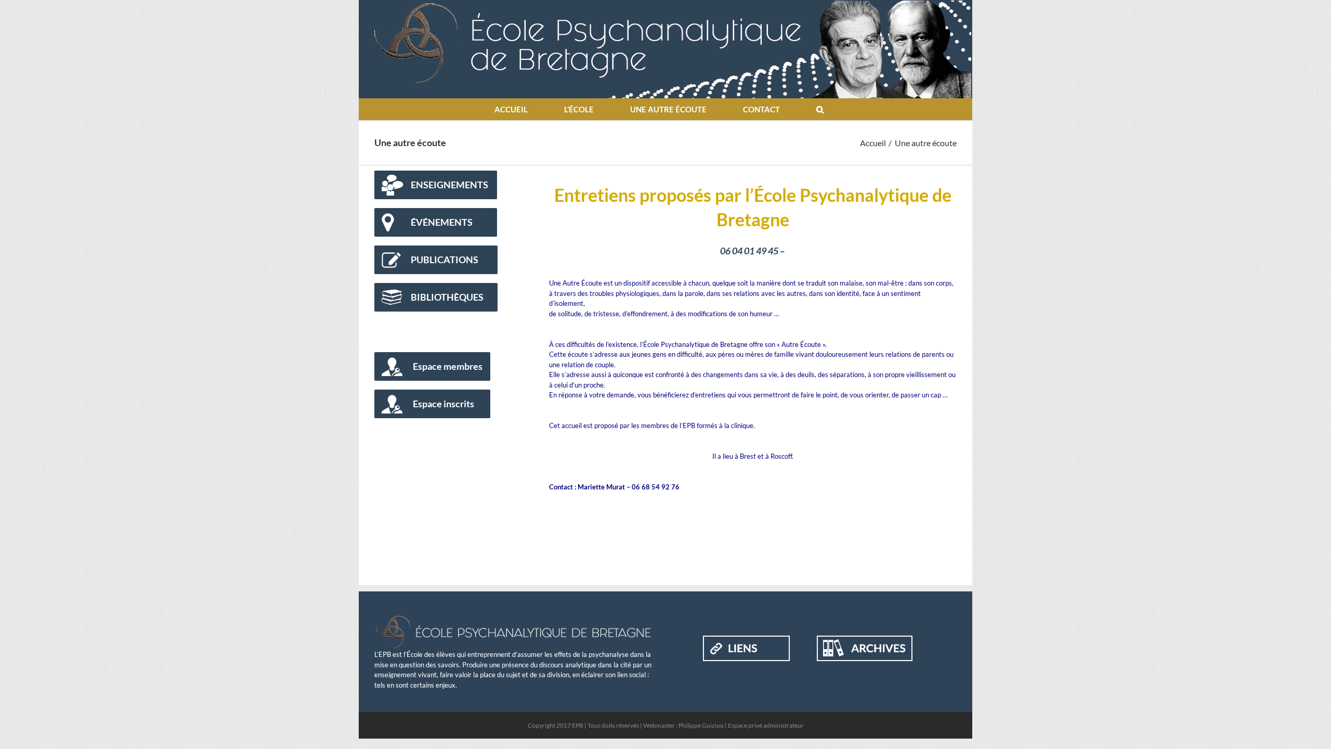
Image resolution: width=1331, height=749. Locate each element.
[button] (820, 109)
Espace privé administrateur (766, 725)
